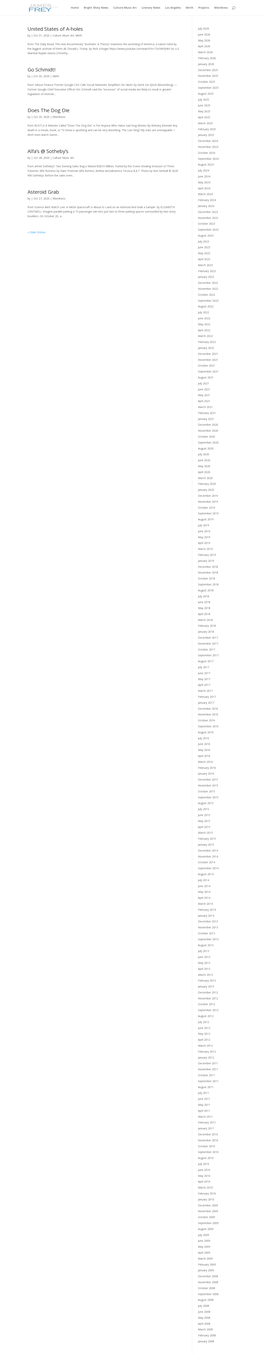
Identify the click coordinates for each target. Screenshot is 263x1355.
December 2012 (208, 992)
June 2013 (204, 957)
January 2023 (206, 277)
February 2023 (207, 271)
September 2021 (208, 371)
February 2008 (207, 1335)
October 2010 (206, 1146)
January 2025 (206, 135)
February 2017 (207, 697)
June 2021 (204, 389)
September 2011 (208, 1081)
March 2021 (205, 407)
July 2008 (203, 1306)
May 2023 (204, 253)
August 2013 (206, 945)
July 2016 (203, 738)
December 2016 (208, 708)
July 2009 (203, 1235)
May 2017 (204, 679)
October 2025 (206, 82)
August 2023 (206, 235)
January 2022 (206, 348)
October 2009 (206, 1217)
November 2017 (208, 643)
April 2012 (204, 1039)
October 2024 (206, 153)
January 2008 (206, 1341)
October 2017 (206, 649)
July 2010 (203, 1164)
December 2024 (208, 141)
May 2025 (204, 111)
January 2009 (206, 1270)
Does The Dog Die (49, 110)
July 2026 (203, 28)
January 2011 (206, 1128)
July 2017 (203, 667)
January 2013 (206, 986)
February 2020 (207, 484)
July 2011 (203, 1093)
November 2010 (208, 1140)
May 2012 (204, 1033)
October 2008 (206, 1288)
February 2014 (207, 909)
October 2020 (206, 436)
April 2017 (204, 685)
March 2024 (205, 194)
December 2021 (208, 354)
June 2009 (204, 1240)
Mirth (189, 7)
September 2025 (208, 87)
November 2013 (208, 927)
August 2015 (206, 803)
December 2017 (208, 637)
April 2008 (204, 1323)
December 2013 (208, 921)
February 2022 (207, 342)
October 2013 (206, 933)
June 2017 (204, 673)
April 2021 (204, 401)
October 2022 (206, 294)
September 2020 (208, 442)
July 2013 (203, 951)
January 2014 (206, 915)
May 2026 (204, 40)
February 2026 (207, 58)
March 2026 (205, 52)
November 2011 (208, 1069)
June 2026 (204, 34)
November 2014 (208, 856)
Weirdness (221, 7)
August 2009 (206, 1229)
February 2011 (207, 1122)
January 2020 (206, 490)
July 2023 (203, 241)
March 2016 (205, 762)
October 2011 (206, 1075)
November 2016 (208, 714)
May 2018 (204, 608)
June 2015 (204, 815)
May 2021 (204, 395)
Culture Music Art (125, 7)
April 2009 (204, 1252)
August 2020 (206, 448)
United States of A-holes (55, 28)
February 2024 (207, 200)
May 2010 (204, 1176)
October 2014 (206, 862)
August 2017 (206, 661)
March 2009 (205, 1258)
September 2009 (208, 1223)
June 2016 (204, 744)
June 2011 (204, 1099)
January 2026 (206, 64)
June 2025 (204, 105)
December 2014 (208, 850)
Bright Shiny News (96, 7)
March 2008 (205, 1329)
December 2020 (208, 424)
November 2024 (208, 147)
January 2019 (206, 561)
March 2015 (205, 832)
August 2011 (206, 1087)
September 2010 (208, 1152)
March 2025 (205, 123)
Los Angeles (173, 7)
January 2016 (206, 773)
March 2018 (205, 620)
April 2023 (204, 259)
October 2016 (206, 720)
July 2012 (203, 1022)
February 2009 (207, 1264)
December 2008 (208, 1276)
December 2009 (208, 1205)
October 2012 (206, 1004)
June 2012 (204, 1028)
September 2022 (208, 300)
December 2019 (208, 495)
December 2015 (208, 779)
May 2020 (204, 466)
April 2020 (204, 472)
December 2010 (208, 1134)
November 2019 (208, 501)
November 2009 (208, 1211)
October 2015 (206, 791)
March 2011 (205, 1116)
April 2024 (204, 188)
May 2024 (204, 182)
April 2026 (204, 46)
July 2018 (203, 596)
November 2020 (208, 430)
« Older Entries (37, 232)
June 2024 (204, 176)
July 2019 (203, 525)
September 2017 (208, 655)
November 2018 (208, 572)
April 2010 (204, 1181)
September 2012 (208, 1010)
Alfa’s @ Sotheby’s (48, 151)
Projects (203, 7)
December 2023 (208, 212)
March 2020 (205, 478)
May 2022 (204, 324)
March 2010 (205, 1187)
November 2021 (208, 360)
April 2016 (204, 756)
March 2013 (205, 975)
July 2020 (203, 454)
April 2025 (204, 117)
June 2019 (204, 531)
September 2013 (208, 939)
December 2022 (208, 283)
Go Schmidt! (41, 69)
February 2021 (207, 413)
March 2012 (205, 1045)
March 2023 (205, 265)
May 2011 (204, 1105)
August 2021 (206, 377)
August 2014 (206, 874)
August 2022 (206, 306)
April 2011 (204, 1110)
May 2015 (204, 821)
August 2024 (206, 164)
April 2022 (204, 330)
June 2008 (204, 1312)
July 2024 (203, 170)
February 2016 (207, 768)
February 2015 (207, 838)
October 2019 (206, 507)
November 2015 (208, 785)
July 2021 (203, 383)
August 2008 (206, 1300)
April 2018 (204, 614)
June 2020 (204, 460)
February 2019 (207, 555)
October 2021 (206, 365)
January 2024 (206, 206)
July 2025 (203, 99)
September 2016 (208, 726)
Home (75, 7)
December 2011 (208, 1063)
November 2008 (208, 1282)
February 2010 (207, 1193)
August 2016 (206, 732)
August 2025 (206, 93)
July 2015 (203, 809)
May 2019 (204, 537)
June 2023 (204, 247)
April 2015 (204, 827)
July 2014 (203, 880)
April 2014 (204, 898)
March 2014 (205, 904)
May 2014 (204, 892)
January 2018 (206, 631)
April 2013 (204, 969)
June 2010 (204, 1170)
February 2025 (207, 129)
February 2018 (207, 625)
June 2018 (204, 602)
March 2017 (205, 691)
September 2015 (208, 797)
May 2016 (204, 750)
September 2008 (208, 1294)
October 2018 (206, 578)
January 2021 (206, 419)
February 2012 (207, 1051)
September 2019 (208, 513)
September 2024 (208, 159)
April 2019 (204, 543)
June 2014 (204, 886)
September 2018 (208, 584)
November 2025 (208, 76)
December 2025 (208, 70)
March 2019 (205, 549)
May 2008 (204, 1317)
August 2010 (206, 1158)
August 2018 (206, 590)
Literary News (151, 7)
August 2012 (206, 1016)
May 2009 (204, 1246)
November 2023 (208, 218)
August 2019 (206, 519)
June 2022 (204, 318)
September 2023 (208, 229)
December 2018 (208, 567)
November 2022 (208, 289)
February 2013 (207, 980)
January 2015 (206, 844)
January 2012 (206, 1057)
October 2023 (206, 223)
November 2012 (208, 998)
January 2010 (206, 1199)
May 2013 (204, 963)
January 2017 (206, 702)
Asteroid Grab (43, 191)
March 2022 (205, 336)
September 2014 (208, 868)
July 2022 (203, 312)
